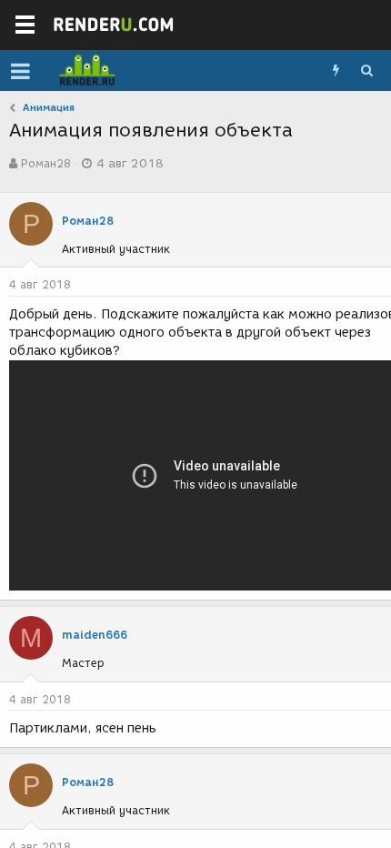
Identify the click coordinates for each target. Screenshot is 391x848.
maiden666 (94, 634)
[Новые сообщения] (335, 71)
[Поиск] (366, 71)
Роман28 (46, 163)
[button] (20, 71)
